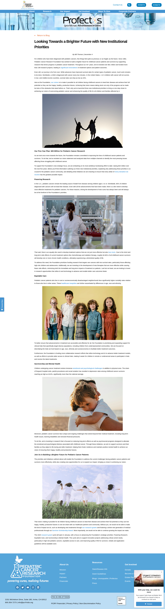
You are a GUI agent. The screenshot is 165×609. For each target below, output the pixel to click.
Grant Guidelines (99, 574)
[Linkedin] (38, 587)
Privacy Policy (72, 603)
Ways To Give (104, 11)
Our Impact (65, 11)
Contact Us (117, 5)
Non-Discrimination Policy (90, 603)
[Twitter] (22, 587)
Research (47, 11)
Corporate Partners (127, 11)
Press (94, 583)
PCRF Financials (58, 603)
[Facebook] (17, 587)
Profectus (114, 578)
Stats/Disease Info (99, 569)
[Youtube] (28, 587)
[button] (60, 596)
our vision (54, 82)
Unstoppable (103, 578)
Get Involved (84, 11)
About (31, 11)
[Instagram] (33, 587)
